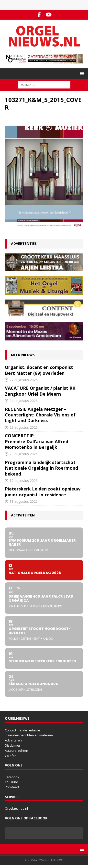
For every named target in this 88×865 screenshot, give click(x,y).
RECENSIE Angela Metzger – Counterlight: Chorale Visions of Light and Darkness (40, 415)
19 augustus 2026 (24, 480)
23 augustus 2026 (24, 427)
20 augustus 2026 (24, 453)
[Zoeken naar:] (44, 84)
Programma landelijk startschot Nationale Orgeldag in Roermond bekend (41, 468)
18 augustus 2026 (24, 501)
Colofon (11, 755)
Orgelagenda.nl (16, 808)
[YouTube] (48, 15)
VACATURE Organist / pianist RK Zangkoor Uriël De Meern (40, 391)
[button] (81, 73)
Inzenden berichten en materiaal (29, 735)
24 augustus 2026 (24, 400)
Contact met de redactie (22, 730)
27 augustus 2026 (24, 379)
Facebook (12, 777)
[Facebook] (39, 15)
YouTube (11, 782)
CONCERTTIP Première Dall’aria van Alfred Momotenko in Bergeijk (36, 441)
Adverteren (13, 740)
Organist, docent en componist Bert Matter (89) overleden (39, 370)
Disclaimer (12, 745)
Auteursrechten (16, 750)
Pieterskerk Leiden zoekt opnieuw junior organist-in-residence (42, 491)
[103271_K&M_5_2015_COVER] (44, 226)
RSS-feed (12, 787)
